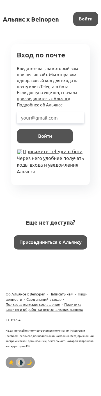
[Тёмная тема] (29, 362)
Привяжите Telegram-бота (52, 151)
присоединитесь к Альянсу (43, 98)
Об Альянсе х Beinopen (25, 294)
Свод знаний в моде (43, 299)
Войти (86, 18)
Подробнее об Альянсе (40, 105)
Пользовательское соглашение (33, 304)
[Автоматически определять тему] (20, 362)
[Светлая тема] (11, 362)
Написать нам (61, 294)
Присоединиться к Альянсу (50, 242)
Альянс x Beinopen (31, 19)
